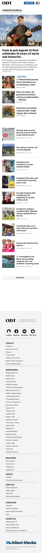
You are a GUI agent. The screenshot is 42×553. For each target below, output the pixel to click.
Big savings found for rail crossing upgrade (26, 148)
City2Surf (9, 477)
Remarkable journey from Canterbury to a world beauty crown (27, 82)
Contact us (9, 346)
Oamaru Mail (10, 425)
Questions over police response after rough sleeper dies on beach (26, 111)
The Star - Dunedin (12, 440)
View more (20, 278)
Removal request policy (13, 364)
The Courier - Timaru (12, 422)
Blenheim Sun (10, 376)
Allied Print (9, 493)
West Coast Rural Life (12, 390)
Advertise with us (11, 522)
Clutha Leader (10, 443)
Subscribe (29, 3)
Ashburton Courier (12, 420)
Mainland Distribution (13, 496)
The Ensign (9, 449)
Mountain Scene (11, 434)
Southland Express (12, 452)
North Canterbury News (13, 393)
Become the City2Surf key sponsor (27, 244)
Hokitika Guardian (12, 384)
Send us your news (12, 349)
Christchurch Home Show (14, 480)
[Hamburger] (38, 3)
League (18, 203)
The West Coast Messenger (14, 387)
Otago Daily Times (12, 373)
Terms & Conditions (12, 508)
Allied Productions (12, 488)
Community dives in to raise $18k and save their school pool (26, 228)
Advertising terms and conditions (16, 530)
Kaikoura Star (10, 379)
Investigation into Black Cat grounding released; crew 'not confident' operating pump (27, 260)
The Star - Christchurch (13, 402)
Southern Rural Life (12, 446)
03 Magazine (10, 467)
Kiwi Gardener (10, 461)
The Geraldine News (12, 399)
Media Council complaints (14, 361)
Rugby (18, 170)
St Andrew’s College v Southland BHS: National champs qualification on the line (26, 212)
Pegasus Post (10, 408)
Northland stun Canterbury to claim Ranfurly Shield (24, 164)
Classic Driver (10, 464)
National (19, 102)
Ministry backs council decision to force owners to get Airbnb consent (26, 132)
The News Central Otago (14, 437)
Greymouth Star (11, 382)
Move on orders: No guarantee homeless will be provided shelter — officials (27, 96)
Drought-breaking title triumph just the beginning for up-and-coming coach (25, 196)
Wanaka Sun (10, 428)
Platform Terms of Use (13, 358)
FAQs (7, 514)
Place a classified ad (12, 528)
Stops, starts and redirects (14, 511)
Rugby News (10, 470)
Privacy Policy (10, 355)
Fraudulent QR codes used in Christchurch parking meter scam (27, 180)
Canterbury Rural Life (13, 396)
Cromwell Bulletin (11, 431)
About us (8, 352)
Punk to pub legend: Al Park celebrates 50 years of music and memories (20, 53)
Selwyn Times (10, 417)
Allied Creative (10, 490)
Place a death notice (12, 525)
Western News (10, 411)
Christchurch (6, 72)
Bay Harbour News (12, 405)
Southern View (10, 414)
